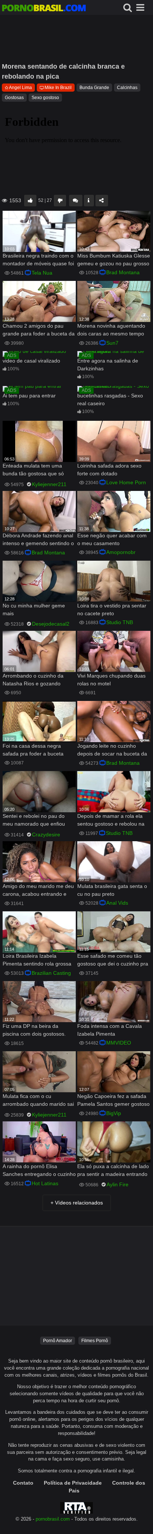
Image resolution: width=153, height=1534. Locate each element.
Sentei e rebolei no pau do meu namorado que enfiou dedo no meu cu (34, 820)
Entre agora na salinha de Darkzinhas (107, 364)
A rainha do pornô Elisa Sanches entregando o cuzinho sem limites (39, 1171)
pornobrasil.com (53, 1519)
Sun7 (112, 343)
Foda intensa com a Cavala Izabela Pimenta (109, 1030)
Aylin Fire (117, 1184)
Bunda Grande (94, 87)
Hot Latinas (45, 1183)
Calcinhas (127, 87)
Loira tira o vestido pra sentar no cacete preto (111, 609)
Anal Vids (117, 903)
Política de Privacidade (73, 1483)
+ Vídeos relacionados (77, 1203)
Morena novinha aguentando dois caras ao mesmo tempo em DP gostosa (111, 330)
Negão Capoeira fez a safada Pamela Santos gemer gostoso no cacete (113, 1100)
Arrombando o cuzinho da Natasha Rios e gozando (33, 679)
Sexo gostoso (45, 97)
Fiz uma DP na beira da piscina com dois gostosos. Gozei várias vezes (34, 1030)
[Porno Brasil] (44, 9)
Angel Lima (20, 87)
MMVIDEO (118, 1043)
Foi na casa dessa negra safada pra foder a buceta (33, 750)
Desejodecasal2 (50, 624)
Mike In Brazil (58, 87)
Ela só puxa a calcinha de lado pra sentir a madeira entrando (113, 1170)
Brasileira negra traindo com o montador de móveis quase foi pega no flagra (38, 260)
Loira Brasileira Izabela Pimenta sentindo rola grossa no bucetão (37, 960)
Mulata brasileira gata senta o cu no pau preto (112, 890)
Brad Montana (123, 272)
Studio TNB (119, 622)
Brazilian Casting (51, 973)
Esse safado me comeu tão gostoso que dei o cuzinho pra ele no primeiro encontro (112, 960)
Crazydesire (46, 835)
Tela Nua (42, 273)
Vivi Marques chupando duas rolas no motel (111, 679)
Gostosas (14, 97)
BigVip (113, 1113)
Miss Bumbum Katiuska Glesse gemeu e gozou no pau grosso (113, 259)
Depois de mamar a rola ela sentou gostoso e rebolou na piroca (110, 820)
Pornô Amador (57, 1340)
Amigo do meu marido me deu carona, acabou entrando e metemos (38, 890)
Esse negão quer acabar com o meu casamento (112, 539)
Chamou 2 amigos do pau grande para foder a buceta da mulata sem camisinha (39, 330)
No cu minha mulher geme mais (34, 609)
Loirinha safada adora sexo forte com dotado (109, 469)
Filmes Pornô (94, 1340)
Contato (23, 1483)
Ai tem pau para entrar (29, 396)
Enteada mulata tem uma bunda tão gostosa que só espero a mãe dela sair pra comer (34, 470)
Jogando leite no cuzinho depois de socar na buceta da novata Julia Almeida (112, 750)
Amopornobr (121, 552)
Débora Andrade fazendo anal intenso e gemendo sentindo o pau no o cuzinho (38, 540)
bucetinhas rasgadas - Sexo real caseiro (110, 399)
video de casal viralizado (31, 361)
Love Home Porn (126, 482)
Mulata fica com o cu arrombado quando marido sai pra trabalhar (38, 1100)
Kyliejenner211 (49, 484)
